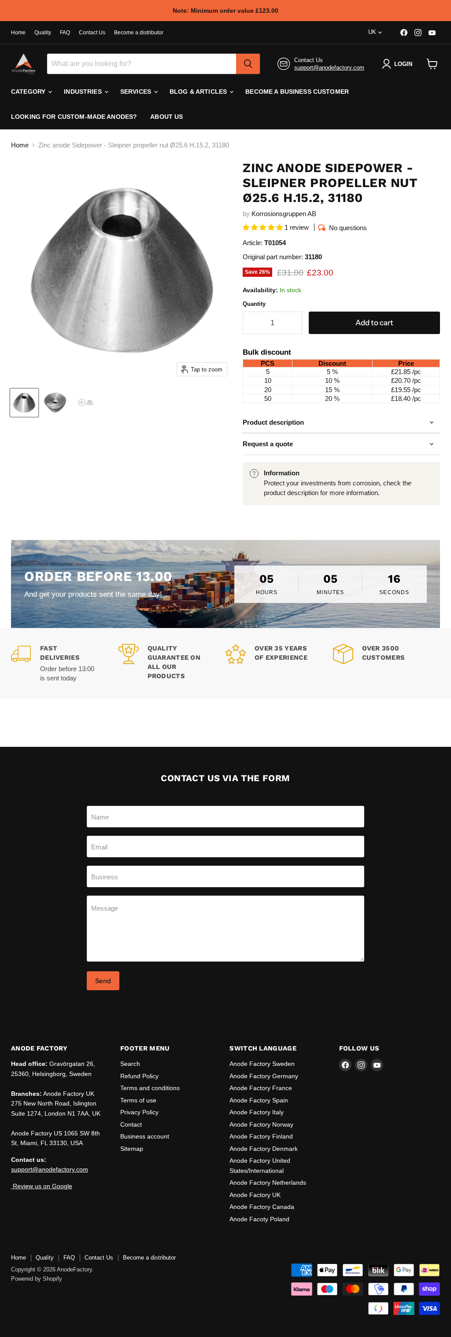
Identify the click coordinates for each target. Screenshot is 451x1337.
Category (29, 91)
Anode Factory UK (255, 1194)
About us (166, 116)
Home (18, 32)
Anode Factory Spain (258, 1100)
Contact (131, 1124)
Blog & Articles (199, 91)
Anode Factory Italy (256, 1112)
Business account (144, 1136)
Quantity (254, 304)
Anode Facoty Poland (259, 1219)
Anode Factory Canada (261, 1206)
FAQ (65, 32)
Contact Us (92, 32)
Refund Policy (139, 1076)
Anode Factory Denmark (263, 1148)
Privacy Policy (139, 1112)
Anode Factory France (260, 1087)
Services (136, 91)
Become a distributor (138, 32)
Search (130, 1063)
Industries (84, 91)
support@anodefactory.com (329, 67)
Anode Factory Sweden (262, 1063)
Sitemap (131, 1148)
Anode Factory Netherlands (267, 1182)
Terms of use (138, 1100)
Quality (42, 32)
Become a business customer (297, 91)
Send (103, 981)
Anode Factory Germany (263, 1076)
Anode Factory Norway (261, 1124)
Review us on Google (41, 1186)
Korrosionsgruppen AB (283, 213)
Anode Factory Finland (261, 1136)
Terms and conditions (150, 1087)
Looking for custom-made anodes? (74, 116)
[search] (248, 64)
